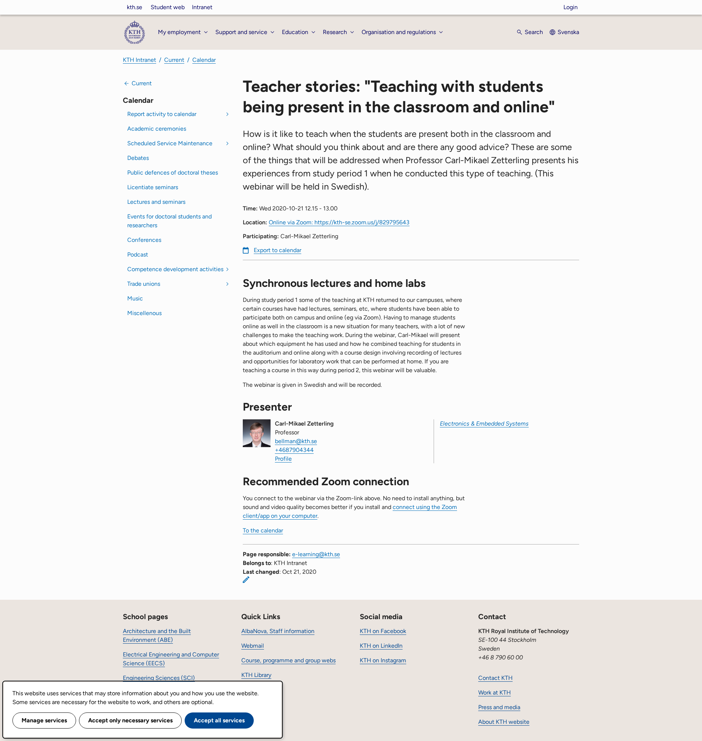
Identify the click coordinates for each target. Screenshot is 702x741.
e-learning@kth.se (316, 554)
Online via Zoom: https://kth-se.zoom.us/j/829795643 (339, 222)
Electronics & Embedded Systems (484, 423)
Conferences (144, 239)
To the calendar (263, 530)
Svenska (568, 32)
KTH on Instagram (383, 660)
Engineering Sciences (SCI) (159, 677)
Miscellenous (144, 313)
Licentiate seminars (152, 187)
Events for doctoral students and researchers (169, 221)
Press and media (499, 707)
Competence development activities (175, 269)
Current (174, 59)
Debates (138, 157)
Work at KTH (494, 692)
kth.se (134, 7)
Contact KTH (495, 677)
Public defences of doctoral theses (172, 172)
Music (135, 298)
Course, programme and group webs (288, 660)
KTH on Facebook (383, 631)
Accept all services (219, 720)
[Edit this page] (246, 579)
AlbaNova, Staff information (277, 631)
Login (570, 7)
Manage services (44, 720)
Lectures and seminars (156, 201)
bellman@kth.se (296, 441)
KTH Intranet (139, 59)
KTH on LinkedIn (381, 645)
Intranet (202, 7)
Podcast (137, 254)
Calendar (204, 59)
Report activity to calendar (161, 114)
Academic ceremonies (156, 128)
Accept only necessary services (130, 720)
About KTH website (503, 721)
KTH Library (256, 674)
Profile (283, 458)
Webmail (252, 645)
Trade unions (143, 283)
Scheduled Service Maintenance (169, 143)
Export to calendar (277, 250)
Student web (168, 7)
